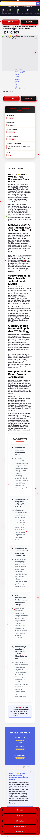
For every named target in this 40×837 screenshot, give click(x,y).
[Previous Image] (3, 53)
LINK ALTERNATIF (21, 825)
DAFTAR (29, 22)
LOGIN (10, 22)
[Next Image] (36, 53)
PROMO (21, 810)
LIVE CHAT (21, 831)
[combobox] (18, 4)
